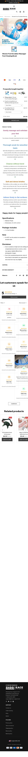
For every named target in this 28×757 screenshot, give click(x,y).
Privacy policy (9, 723)
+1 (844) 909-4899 (10, 697)
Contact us (8, 708)
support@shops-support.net (13, 699)
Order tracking (9, 710)
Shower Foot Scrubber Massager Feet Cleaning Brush (9, 320)
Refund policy (9, 733)
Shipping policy (9, 728)
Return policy (9, 731)
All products (7, 16)
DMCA (7, 716)
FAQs (7, 713)
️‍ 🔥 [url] (18, 2)
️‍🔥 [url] (5, 1)
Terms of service (10, 725)
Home (1, 16)
